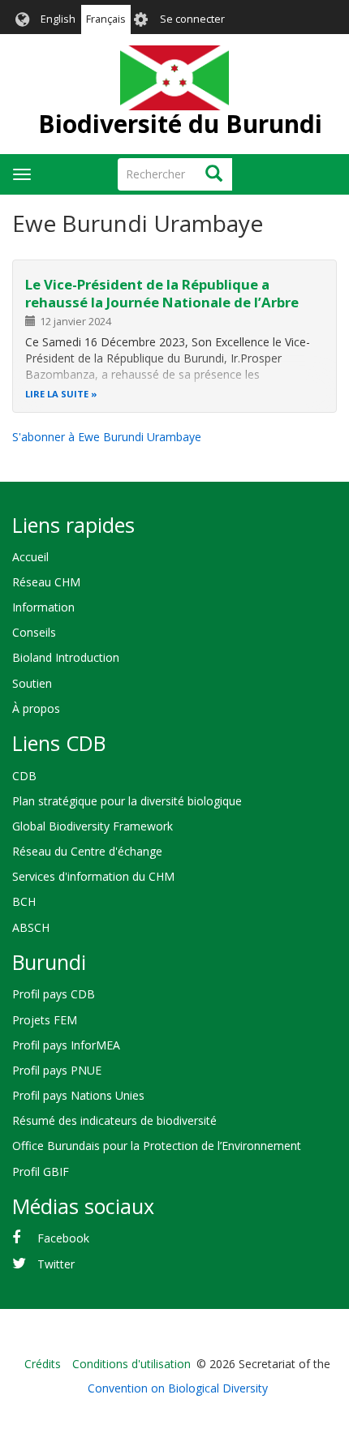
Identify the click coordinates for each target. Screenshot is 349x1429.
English (58, 19)
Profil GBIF (40, 1171)
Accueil (30, 556)
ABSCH (31, 927)
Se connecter (192, 19)
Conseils (34, 632)
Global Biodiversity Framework (92, 826)
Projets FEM (44, 1020)
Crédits (42, 1363)
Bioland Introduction (65, 657)
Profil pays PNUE (56, 1070)
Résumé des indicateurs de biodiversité (114, 1120)
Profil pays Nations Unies (78, 1095)
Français (106, 19)
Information (43, 607)
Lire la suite (56, 394)
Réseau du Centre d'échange (87, 851)
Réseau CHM (46, 582)
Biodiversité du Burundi (180, 123)
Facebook (63, 1238)
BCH (24, 901)
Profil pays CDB (53, 994)
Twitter (56, 1264)
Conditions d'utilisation (131, 1363)
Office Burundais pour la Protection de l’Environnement (156, 1145)
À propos (36, 708)
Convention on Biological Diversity (178, 1388)
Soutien (32, 683)
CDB (24, 775)
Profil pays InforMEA (66, 1045)
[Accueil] (174, 77)
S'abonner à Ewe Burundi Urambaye (106, 436)
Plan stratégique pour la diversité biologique (127, 801)
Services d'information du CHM (93, 876)
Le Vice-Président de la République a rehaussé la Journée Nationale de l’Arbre (162, 293)
